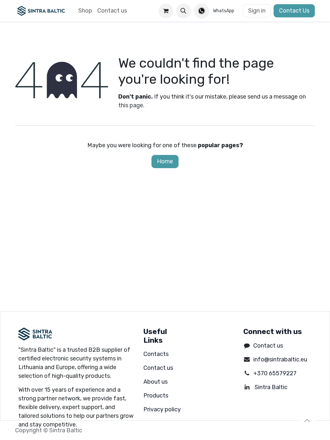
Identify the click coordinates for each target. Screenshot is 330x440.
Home (165, 161)
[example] (206, 11)
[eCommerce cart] (166, 11)
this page (130, 105)
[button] (183, 11)
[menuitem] (85, 11)
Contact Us (294, 10)
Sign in (257, 10)
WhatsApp (223, 11)
